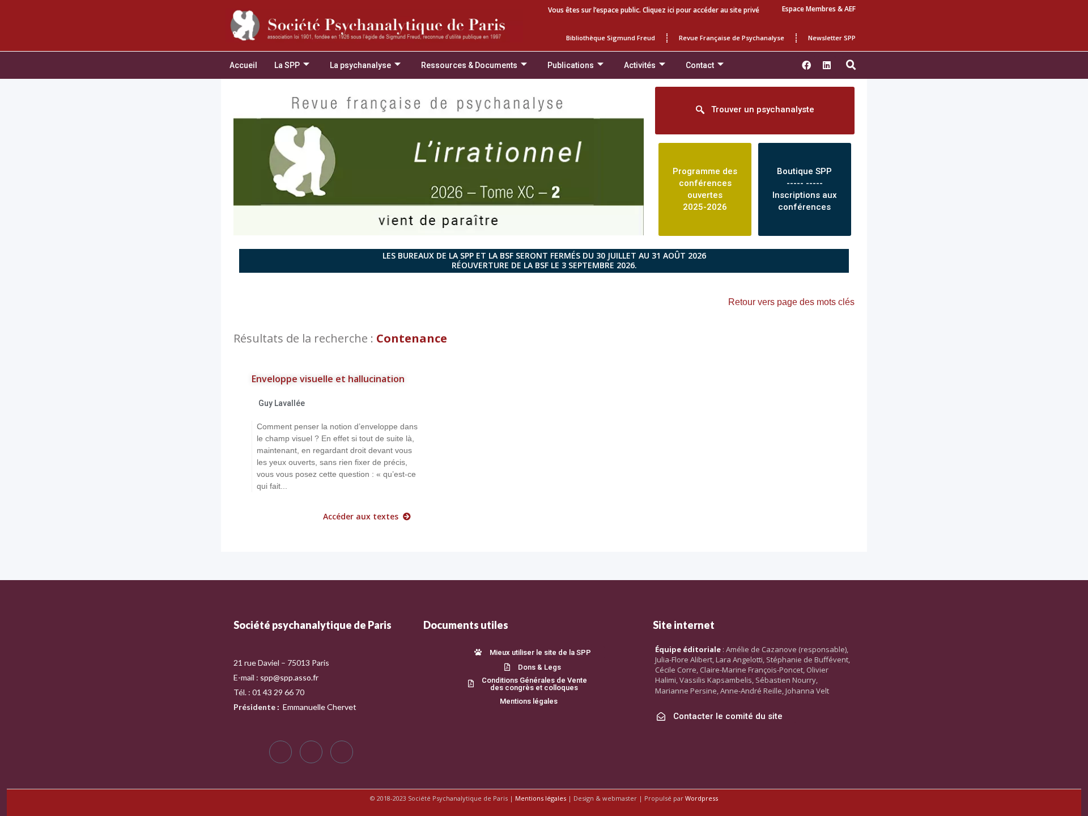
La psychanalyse (360, 65)
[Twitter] (311, 752)
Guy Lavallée (281, 403)
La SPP (287, 65)
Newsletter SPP (832, 37)
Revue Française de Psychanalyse (731, 37)
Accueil (243, 65)
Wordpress (701, 798)
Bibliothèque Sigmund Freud (610, 37)
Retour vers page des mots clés (791, 302)
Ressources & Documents (469, 65)
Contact (700, 65)
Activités (640, 65)
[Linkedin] (827, 65)
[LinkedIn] (341, 752)
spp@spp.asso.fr (289, 677)
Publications (570, 65)
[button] (851, 65)
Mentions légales (540, 798)
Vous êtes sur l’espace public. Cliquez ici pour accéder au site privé (653, 10)
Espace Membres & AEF (819, 9)
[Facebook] (280, 752)
